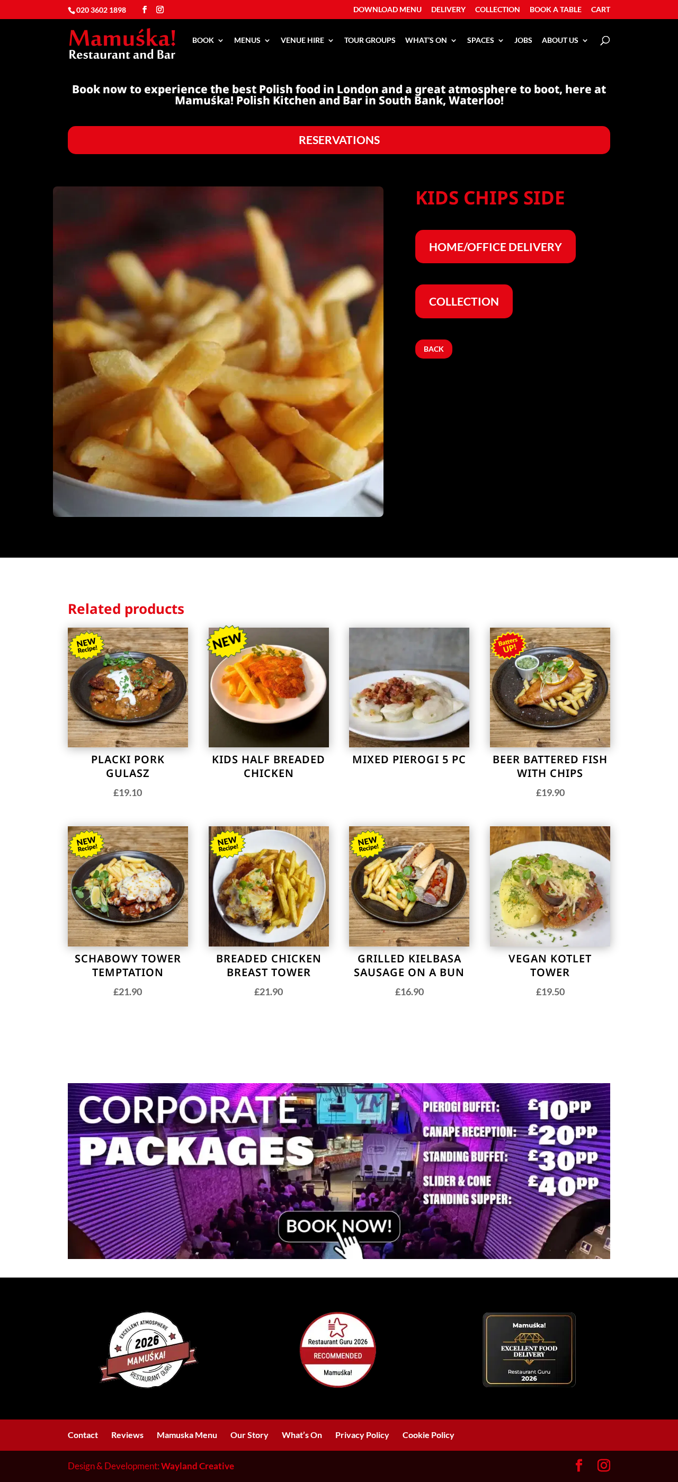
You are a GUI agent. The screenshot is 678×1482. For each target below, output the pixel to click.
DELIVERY (448, 10)
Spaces (480, 40)
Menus (247, 40)
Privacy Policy (362, 1435)
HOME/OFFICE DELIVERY (495, 246)
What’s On (426, 40)
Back (434, 348)
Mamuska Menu (187, 1435)
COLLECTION (497, 10)
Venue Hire (302, 40)
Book (203, 40)
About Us (560, 40)
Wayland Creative (197, 1465)
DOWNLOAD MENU (387, 10)
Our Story (249, 1435)
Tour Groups (370, 40)
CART (600, 10)
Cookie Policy (428, 1435)
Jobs (523, 40)
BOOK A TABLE (556, 10)
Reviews (127, 1435)
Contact (83, 1435)
